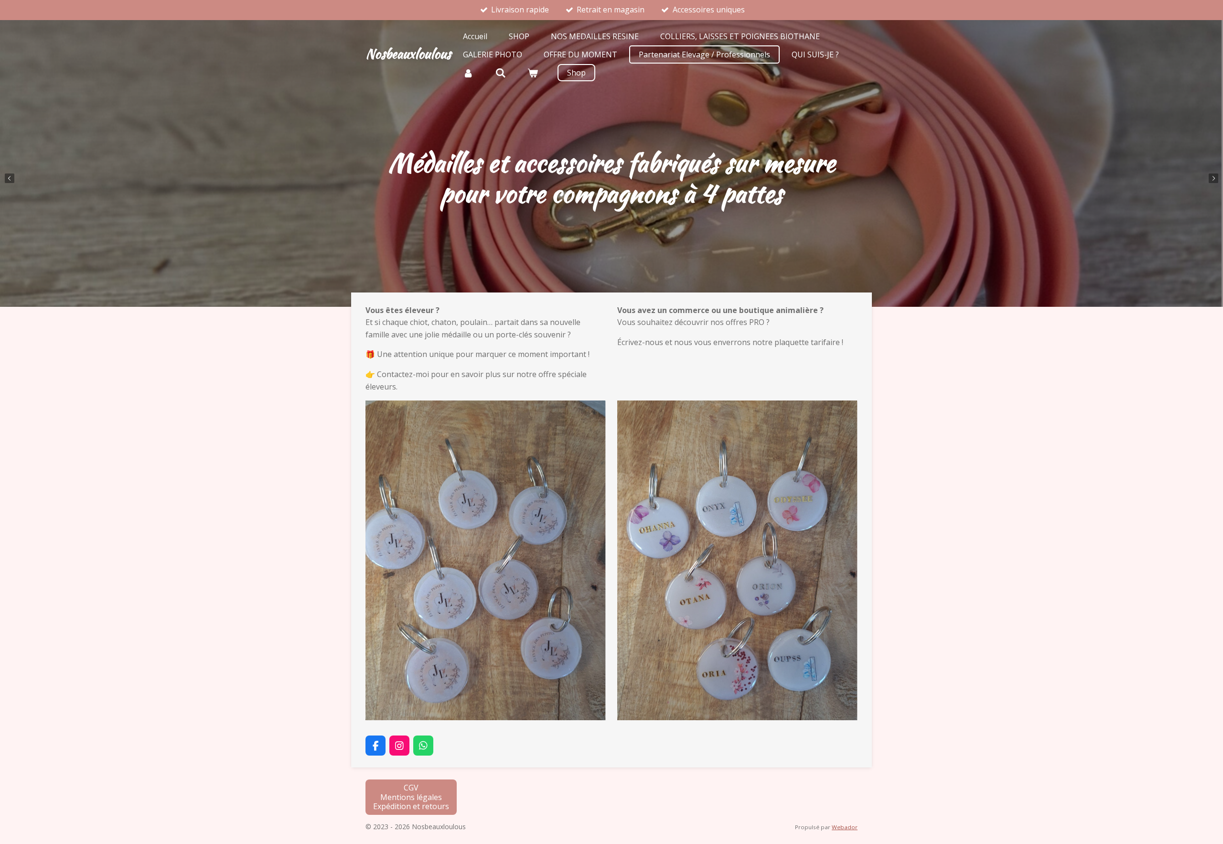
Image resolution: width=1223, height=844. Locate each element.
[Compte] (468, 73)
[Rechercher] (500, 73)
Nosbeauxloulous (408, 53)
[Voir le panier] (532, 73)
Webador (845, 827)
